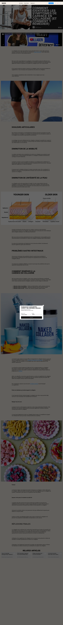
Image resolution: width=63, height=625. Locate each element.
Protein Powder (26, 3)
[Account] (59, 3)
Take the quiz (51, 3)
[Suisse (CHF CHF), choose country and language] (57, 3)
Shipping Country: (23, 313)
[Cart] (60, 3)
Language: (33, 313)
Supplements (33, 3)
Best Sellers (21, 3)
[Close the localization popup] (43, 305)
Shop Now (31, 317)
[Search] (55, 3)
